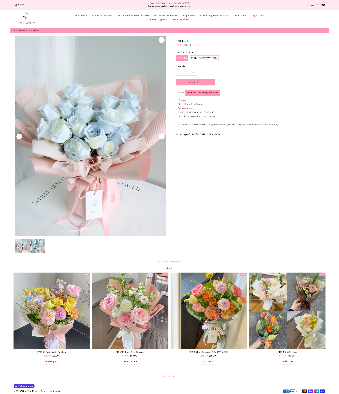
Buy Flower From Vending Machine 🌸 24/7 (207, 15)
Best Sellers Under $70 (166, 15)
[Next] (162, 136)
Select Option (51, 361)
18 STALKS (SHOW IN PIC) (204, 58)
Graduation (81, 15)
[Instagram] (169, 376)
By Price (258, 15)
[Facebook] (164, 376)
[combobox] (65, 5)
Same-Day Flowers (102, 15)
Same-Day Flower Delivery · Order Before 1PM (169, 3)
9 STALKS (182, 58)
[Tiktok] (174, 376)
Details (180, 93)
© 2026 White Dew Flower (26, 391)
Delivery (191, 93)
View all (169, 268)
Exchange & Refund (208, 93)
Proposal (23, 30)
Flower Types (158, 19)
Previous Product (199, 134)
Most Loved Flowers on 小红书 (133, 15)
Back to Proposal (182, 134)
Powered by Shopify (50, 391)
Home (14, 30)
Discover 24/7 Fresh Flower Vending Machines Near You (169, 6)
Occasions (241, 15)
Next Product (214, 134)
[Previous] (19, 136)
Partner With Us (180, 19)
